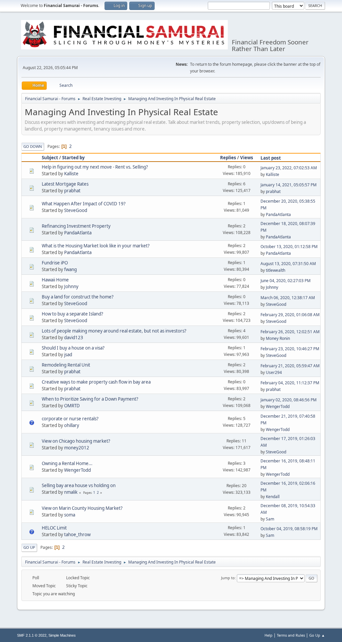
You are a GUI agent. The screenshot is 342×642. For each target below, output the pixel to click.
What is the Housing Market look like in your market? (96, 246)
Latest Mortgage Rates (65, 184)
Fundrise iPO (55, 263)
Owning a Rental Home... (67, 463)
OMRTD (72, 406)
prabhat (72, 191)
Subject (50, 158)
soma (69, 515)
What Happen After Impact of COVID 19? (84, 204)
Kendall (273, 496)
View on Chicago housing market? (76, 441)
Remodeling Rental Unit (66, 365)
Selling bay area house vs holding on (79, 485)
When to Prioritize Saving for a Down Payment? (90, 399)
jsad (68, 355)
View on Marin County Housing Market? (82, 508)
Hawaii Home (55, 280)
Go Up (29, 547)
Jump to (228, 577)
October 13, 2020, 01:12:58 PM (289, 246)
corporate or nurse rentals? (70, 419)
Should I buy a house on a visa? (73, 348)
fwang (70, 269)
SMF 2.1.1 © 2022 (31, 635)
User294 (274, 372)
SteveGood (75, 210)
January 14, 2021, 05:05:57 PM (289, 185)
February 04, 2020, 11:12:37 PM (290, 383)
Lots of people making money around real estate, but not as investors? (114, 331)
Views (246, 158)
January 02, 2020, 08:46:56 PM (289, 400)
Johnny (71, 286)
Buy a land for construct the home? (78, 297)
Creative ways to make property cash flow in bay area (96, 382)
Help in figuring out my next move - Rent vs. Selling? (95, 167)
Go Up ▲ (317, 635)
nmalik (70, 492)
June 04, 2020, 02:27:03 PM (286, 280)
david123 (73, 338)
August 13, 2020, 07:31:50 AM (288, 263)
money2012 (76, 448)
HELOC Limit (54, 528)
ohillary (71, 425)
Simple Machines (62, 635)
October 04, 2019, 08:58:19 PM (289, 528)
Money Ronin (278, 338)
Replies (228, 158)
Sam (270, 519)
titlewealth (275, 270)
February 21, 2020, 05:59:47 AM (290, 366)
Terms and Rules (291, 635)
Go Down (32, 146)
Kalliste (71, 174)
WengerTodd (278, 406)
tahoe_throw (77, 534)
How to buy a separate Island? (72, 314)
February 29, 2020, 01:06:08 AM (290, 314)
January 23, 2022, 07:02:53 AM (289, 168)
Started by (73, 158)
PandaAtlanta (278, 214)
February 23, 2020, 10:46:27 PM (290, 349)
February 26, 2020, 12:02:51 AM (290, 332)
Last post (271, 158)
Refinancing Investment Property (76, 226)
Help (269, 635)
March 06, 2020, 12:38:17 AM (288, 297)
